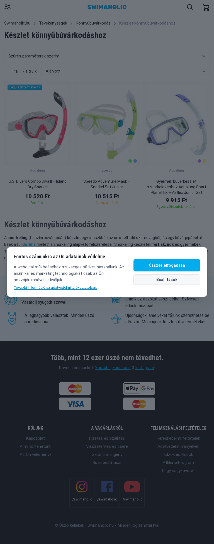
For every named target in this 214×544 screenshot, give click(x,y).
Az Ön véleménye (36, 454)
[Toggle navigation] (7, 7)
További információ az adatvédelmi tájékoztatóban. (55, 287)
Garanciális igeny (107, 454)
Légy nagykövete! (178, 470)
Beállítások (166, 279)
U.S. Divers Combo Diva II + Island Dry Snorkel (38, 184)
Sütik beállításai (107, 462)
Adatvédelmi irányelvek (178, 446)
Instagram (144, 367)
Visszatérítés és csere (107, 446)
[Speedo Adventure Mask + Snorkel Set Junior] (107, 123)
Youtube (103, 367)
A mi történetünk (35, 446)
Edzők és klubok (178, 454)
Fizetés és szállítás (107, 438)
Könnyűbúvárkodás (93, 23)
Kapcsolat (35, 438)
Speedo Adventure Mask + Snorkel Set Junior (106, 184)
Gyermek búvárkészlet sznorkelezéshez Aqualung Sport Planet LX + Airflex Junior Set (176, 187)
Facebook (122, 367)
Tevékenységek (53, 23)
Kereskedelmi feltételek (178, 438)
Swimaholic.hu (17, 23)
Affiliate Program (178, 462)
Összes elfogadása (167, 265)
